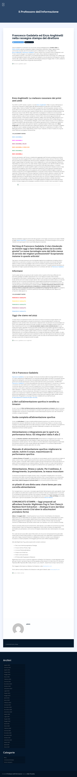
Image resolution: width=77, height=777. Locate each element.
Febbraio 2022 (7, 728)
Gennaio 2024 (7, 681)
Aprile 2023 (6, 698)
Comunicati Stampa (18, 42)
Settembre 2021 (8, 740)
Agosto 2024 (7, 669)
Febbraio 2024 (7, 679)
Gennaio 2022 (7, 730)
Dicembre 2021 (7, 733)
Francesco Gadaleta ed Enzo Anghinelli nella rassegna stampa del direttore (37, 37)
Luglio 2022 (6, 716)
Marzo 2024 (7, 676)
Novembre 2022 (8, 709)
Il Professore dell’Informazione (38, 11)
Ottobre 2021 (7, 737)
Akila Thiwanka (31, 774)
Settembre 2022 (8, 712)
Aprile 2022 (6, 723)
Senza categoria (8, 762)
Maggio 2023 (7, 695)
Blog (5, 757)
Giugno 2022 (7, 719)
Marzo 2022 (7, 726)
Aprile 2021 (6, 744)
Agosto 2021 (7, 742)
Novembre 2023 (8, 683)
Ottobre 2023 (7, 686)
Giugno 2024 (7, 672)
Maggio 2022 (7, 721)
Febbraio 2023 (7, 702)
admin (28, 624)
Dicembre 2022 (8, 707)
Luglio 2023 (7, 690)
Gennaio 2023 (7, 705)
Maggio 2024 (7, 674)
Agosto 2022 (7, 714)
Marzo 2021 (6, 747)
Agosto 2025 (7, 665)
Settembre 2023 (8, 688)
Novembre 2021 (8, 735)
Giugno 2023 (7, 693)
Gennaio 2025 (7, 667)
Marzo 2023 (7, 700)
